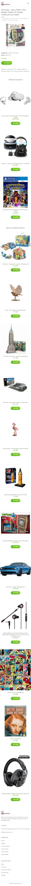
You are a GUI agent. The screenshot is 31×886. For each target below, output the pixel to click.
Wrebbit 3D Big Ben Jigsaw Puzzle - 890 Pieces (15, 541)
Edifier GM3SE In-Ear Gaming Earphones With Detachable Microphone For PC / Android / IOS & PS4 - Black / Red (15, 634)
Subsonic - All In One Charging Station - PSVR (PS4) (15, 163)
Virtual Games (5, 851)
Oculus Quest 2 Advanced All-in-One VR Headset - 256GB (15, 116)
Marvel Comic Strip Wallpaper (15, 692)
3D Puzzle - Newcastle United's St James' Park (15, 402)
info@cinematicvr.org (6, 832)
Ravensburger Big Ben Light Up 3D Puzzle (15, 494)
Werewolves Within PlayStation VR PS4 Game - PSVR (15, 210)
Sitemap (3, 875)
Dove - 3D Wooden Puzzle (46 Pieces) (15, 310)
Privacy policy (4, 872)
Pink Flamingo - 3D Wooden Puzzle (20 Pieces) (15, 448)
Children (10, 53)
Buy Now (6, 63)
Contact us (4, 867)
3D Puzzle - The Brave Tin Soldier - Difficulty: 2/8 (15, 264)
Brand (2, 840)
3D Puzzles (15, 53)
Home (2, 17)
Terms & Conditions (6, 869)
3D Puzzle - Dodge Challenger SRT (15, 587)
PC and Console (5, 846)
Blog (2, 864)
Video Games (4, 849)
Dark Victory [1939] (15, 738)
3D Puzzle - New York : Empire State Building (15, 356)
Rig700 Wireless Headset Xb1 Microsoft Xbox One (15, 793)
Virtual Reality (4, 854)
